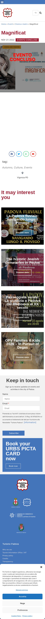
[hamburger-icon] (35, 12)
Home (3, 24)
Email (5, 403)
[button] (41, 567)
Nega (22, 603)
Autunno (7, 167)
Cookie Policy (16, 616)
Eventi (10, 24)
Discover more (22, 233)
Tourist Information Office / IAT (14, 553)
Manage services (22, 590)
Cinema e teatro (21, 24)
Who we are (7, 550)
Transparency (7, 561)
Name (5, 394)
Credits (5, 558)
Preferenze (23, 610)
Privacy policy (27, 616)
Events (28, 167)
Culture (18, 167)
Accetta (22, 596)
